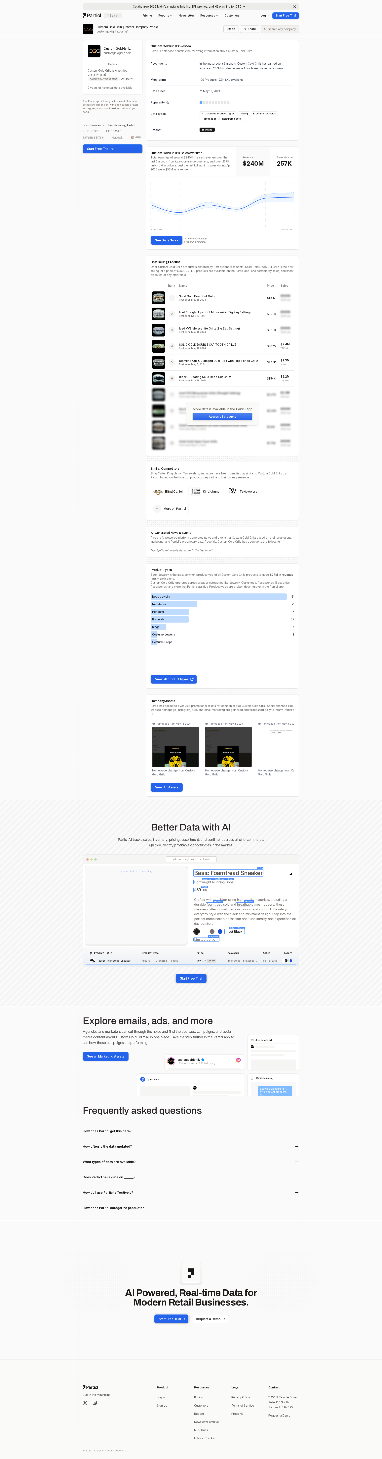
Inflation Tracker (204, 1438)
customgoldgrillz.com (110, 31)
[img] (222, 206)
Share (252, 28)
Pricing (147, 15)
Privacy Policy (240, 1397)
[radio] (196, 931)
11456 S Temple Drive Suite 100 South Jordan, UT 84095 (282, 1402)
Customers (232, 15)
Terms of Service (242, 1405)
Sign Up (162, 1405)
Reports (163, 15)
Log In (161, 1397)
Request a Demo (208, 1319)
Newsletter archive (206, 1422)
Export (231, 28)
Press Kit (237, 1413)
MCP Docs (201, 1430)
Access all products (222, 416)
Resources (207, 15)
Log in (265, 15)
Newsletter (186, 15)
